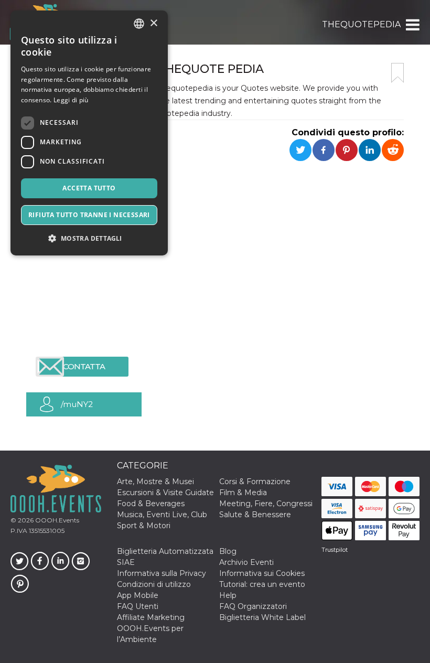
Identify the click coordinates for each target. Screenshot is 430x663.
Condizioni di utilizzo (154, 584)
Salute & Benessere (255, 514)
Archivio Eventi (246, 562)
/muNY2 (77, 404)
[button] (412, 25)
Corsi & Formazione (255, 481)
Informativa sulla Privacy (161, 573)
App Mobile (137, 595)
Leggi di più (71, 99)
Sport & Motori (143, 525)
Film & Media (243, 492)
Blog (227, 551)
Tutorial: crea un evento (262, 584)
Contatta (84, 366)
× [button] (153, 23)
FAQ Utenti (137, 606)
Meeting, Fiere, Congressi (266, 503)
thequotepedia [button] (361, 24)
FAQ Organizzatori (253, 606)
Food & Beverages (151, 503)
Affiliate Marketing (151, 617)
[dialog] (89, 132)
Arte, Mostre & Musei (155, 481)
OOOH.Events (56, 520)
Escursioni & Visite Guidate (165, 492)
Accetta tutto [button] (88, 188)
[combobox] (139, 23)
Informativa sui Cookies (262, 573)
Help (227, 595)
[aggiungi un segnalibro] (397, 73)
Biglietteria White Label (262, 617)
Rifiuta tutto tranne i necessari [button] (89, 214)
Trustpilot (334, 549)
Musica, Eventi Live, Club (162, 514)
